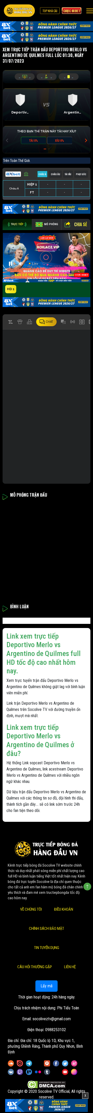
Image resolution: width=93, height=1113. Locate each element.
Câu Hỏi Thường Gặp (34, 967)
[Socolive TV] (19, 10)
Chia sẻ (80, 224)
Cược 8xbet (71, 10)
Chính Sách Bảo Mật (46, 928)
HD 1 (10, 289)
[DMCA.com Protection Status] (46, 1085)
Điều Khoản (63, 909)
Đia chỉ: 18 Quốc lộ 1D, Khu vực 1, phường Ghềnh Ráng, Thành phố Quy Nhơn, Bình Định (45, 1046)
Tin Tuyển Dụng (46, 947)
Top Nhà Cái (49, 10)
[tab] (17, 224)
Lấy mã (46, 985)
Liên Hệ (70, 967)
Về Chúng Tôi (31, 909)
